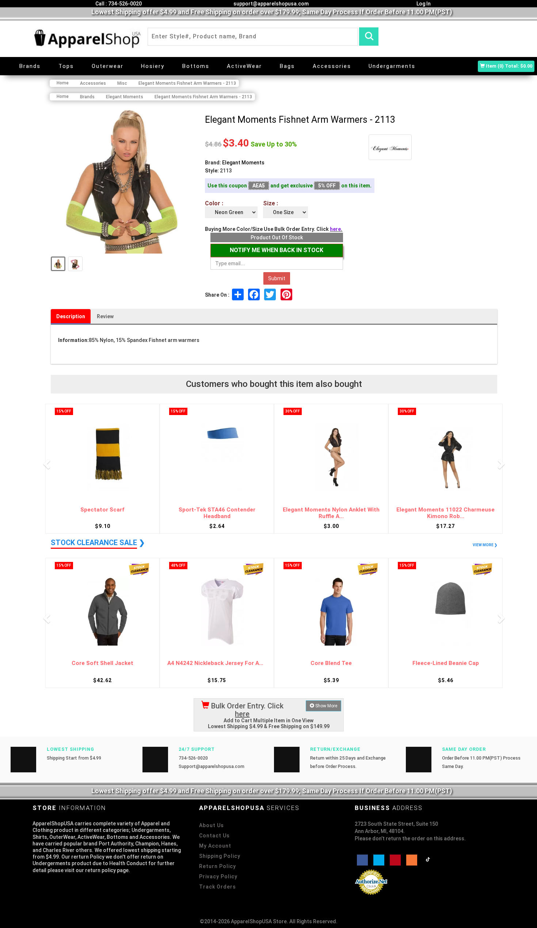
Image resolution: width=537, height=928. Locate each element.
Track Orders (217, 887)
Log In (423, 4)
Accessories (332, 66)
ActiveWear (244, 66)
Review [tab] (105, 316)
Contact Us (214, 835)
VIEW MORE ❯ (485, 545)
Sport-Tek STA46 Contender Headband (217, 513)
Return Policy (217, 866)
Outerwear (107, 66)
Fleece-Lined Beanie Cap (445, 663)
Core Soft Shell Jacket (102, 663)
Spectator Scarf (102, 509)
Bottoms (195, 66)
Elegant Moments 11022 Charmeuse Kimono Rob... (445, 513)
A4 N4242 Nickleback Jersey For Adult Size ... (216, 663)
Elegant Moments (243, 163)
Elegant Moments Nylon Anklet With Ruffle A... (331, 513)
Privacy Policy (218, 876)
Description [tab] (70, 316)
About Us (211, 825)
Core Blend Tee (331, 663)
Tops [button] (66, 66)
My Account (215, 846)
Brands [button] (30, 66)
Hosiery (152, 66)
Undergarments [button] (392, 66)
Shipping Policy (219, 856)
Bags (287, 66)
